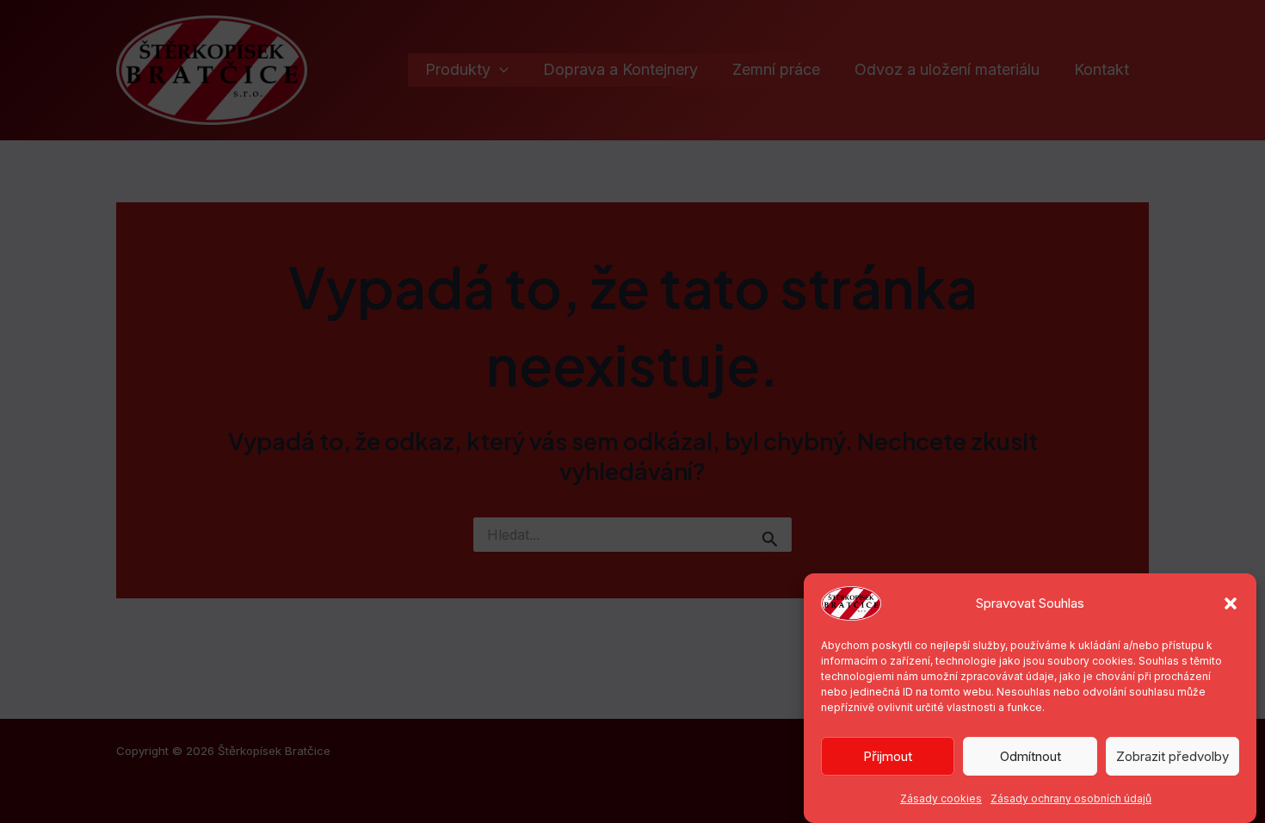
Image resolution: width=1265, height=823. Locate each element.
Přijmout (887, 756)
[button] (1230, 603)
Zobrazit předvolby (1172, 756)
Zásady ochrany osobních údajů (1070, 798)
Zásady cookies (941, 798)
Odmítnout (1030, 756)
